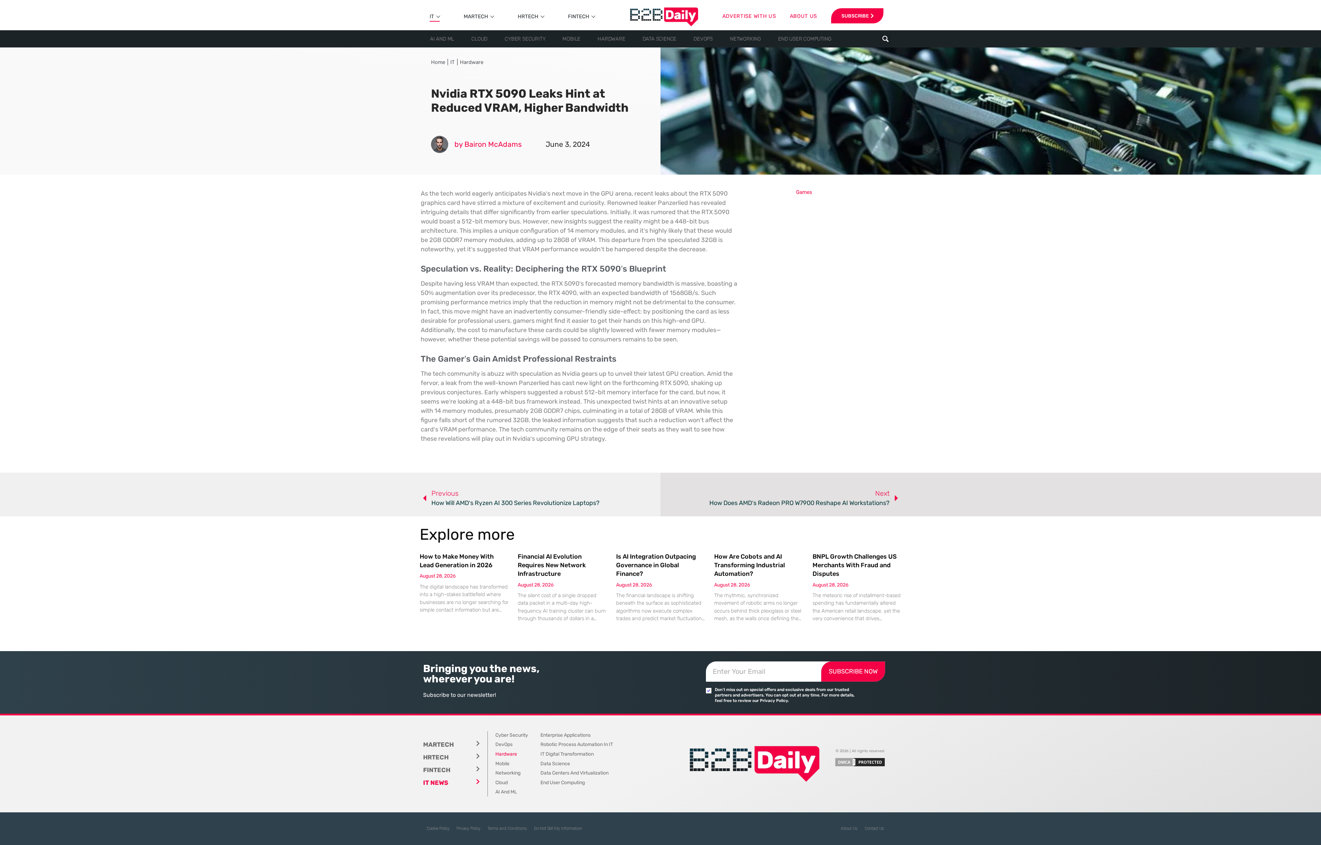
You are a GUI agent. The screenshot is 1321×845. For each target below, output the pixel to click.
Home (438, 62)
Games (804, 192)
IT (432, 16)
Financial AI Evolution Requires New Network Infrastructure (552, 565)
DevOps (703, 39)
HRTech (528, 16)
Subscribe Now (853, 671)
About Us (849, 828)
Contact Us (874, 828)
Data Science (660, 39)
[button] (885, 39)
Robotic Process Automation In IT (576, 744)
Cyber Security (525, 39)
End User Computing (804, 39)
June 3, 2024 (568, 144)
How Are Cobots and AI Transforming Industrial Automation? (749, 565)
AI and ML (442, 39)
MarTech (476, 16)
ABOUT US (803, 16)
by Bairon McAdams (488, 144)
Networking (745, 39)
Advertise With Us (749, 16)
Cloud (479, 39)
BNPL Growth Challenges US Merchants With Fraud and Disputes (855, 565)
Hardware (611, 39)
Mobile (571, 39)
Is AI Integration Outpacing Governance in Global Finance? (656, 565)
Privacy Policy (469, 828)
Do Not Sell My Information (558, 828)
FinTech (578, 16)
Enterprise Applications (565, 735)
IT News (435, 783)
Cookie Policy (438, 828)
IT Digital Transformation (567, 754)
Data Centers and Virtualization (574, 773)
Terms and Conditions (507, 828)
